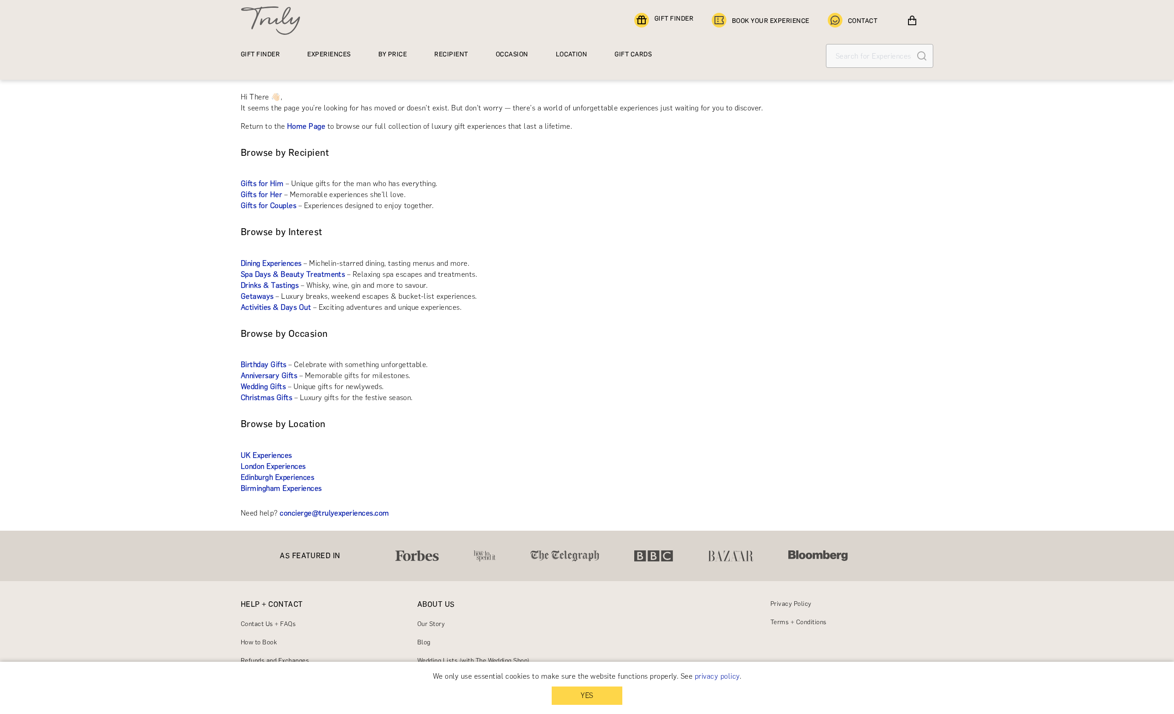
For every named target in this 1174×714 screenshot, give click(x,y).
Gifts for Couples (268, 205)
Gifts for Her (261, 194)
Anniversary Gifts (269, 375)
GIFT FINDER (673, 18)
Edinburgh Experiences (277, 477)
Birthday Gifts (264, 364)
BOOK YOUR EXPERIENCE (770, 21)
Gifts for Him (262, 183)
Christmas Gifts (266, 397)
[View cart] (912, 20)
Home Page (306, 126)
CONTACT (862, 21)
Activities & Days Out (276, 307)
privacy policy (717, 676)
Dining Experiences (271, 263)
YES (587, 695)
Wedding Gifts (263, 386)
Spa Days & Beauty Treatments (293, 274)
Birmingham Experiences (281, 488)
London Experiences (273, 466)
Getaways (257, 296)
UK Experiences (266, 455)
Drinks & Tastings (270, 285)
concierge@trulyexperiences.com (334, 513)
